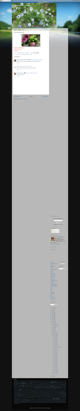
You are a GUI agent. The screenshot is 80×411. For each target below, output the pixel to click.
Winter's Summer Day (57, 347)
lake (33, 395)
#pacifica (44, 384)
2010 (53, 376)
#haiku (52, 267)
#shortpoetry (53, 279)
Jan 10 (55, 361)
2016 (53, 315)
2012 (53, 321)
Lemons (41, 395)
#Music (23, 384)
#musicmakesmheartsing (28, 384)
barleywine (26, 389)
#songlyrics (57, 385)
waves (42, 402)
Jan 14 (55, 358)
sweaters (36, 401)
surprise (31, 401)
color (65, 390)
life (42, 395)
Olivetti (65, 396)
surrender (33, 401)
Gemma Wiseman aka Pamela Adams (24, 59)
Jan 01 (55, 373)
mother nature (35, 396)
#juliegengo (23, 383)
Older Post (45, 96)
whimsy (50, 402)
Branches (50, 389)
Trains (20, 402)
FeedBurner (61, 224)
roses (20, 54)
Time (14, 402)
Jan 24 (55, 345)
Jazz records (16, 395)
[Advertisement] (58, 48)
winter (31, 54)
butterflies (20, 390)
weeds (48, 402)
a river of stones (54, 286)
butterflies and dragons (25, 390)
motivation (39, 396)
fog (51, 290)
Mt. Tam (42, 396)
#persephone (56, 384)
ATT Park (23, 389)
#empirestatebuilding (21, 382)
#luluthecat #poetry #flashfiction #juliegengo (39, 383)
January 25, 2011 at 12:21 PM (25, 66)
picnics (32, 397)
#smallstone (52, 385)
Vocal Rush (34, 402)
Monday (18, 396)
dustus (18, 66)
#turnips (15, 388)
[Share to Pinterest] (38, 52)
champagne (41, 390)
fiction (52, 289)
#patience (52, 384)
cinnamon (59, 390)
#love (52, 270)
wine (60, 402)
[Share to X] (36, 52)
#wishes (32, 388)
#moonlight (16, 384)
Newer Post (17, 96)
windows (57, 402)
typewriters (27, 402)
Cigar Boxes (55, 390)
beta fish (38, 389)
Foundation (53, 282)
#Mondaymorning (60, 383)
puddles (59, 397)
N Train (53, 396)
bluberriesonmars (60, 236)
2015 (53, 316)
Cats (37, 390)
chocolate (50, 390)
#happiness (60, 382)
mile (14, 396)
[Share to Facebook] (37, 52)
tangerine (39, 401)
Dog (34, 391)
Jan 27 (55, 342)
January (54, 335)
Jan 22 (55, 350)
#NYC (37, 384)
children (48, 390)
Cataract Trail (34, 390)
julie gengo (53, 292)
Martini (49, 395)
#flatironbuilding (39, 382)
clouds (61, 390)
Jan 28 (55, 341)
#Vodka (17, 388)
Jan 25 (55, 344)
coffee (63, 390)
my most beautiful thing (48, 396)
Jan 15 (55, 356)
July (53, 327)
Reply (18, 62)
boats (46, 389)
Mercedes (59, 395)
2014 (53, 318)
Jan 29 (55, 339)
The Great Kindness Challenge (56, 401)
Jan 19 (55, 353)
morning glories (29, 396)
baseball (29, 389)
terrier (51, 401)
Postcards (51, 397)
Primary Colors (55, 397)
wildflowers (53, 402)
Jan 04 (55, 369)
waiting (37, 402)
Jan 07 (55, 364)
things (62, 401)
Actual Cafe (63, 388)
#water (20, 388)
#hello (63, 382)
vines (31, 402)
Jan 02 (55, 372)
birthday (41, 389)
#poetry (52, 277)
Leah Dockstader (36, 395)
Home (31, 96)
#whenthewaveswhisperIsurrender (26, 388)
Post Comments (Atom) (23, 98)
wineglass (62, 402)
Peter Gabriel (26, 397)
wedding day (45, 402)
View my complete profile (55, 244)
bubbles (62, 389)
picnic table (29, 397)
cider (53, 390)
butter (15, 390)
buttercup (17, 390)
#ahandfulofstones (54, 263)
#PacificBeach (48, 384)
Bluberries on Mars (21, 5)
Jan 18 (55, 355)
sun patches (19, 401)
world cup (15, 403)
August (54, 325)
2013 (53, 319)
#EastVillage (16, 382)
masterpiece (52, 395)
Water (40, 402)
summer (27, 54)
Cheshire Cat (45, 390)
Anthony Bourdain (16, 389)
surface (28, 401)
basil (31, 389)
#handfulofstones (54, 269)
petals (23, 397)
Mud (44, 396)
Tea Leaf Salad (45, 401)
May (54, 330)
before (33, 389)
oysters (15, 397)
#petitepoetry (53, 276)
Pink (39, 397)
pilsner (38, 397)
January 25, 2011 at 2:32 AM (37, 59)
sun (17, 401)
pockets (46, 397)
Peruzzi (21, 397)
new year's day (56, 396)
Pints (41, 397)
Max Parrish (56, 395)
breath (53, 389)
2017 (53, 313)
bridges (55, 389)
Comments (54, 231)
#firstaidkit (30, 382)
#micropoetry (53, 273)
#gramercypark (45, 382)
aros (18, 54)
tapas (42, 401)
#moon (65, 383)
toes (16, 402)
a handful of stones (38, 388)
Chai (38, 390)
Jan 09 (55, 362)
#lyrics (48, 383)
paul (16, 397)
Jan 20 (55, 352)
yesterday (18, 403)
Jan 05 (55, 367)
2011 (53, 322)
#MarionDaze (51, 383)
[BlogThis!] (35, 52)
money (20, 396)
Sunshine (25, 401)
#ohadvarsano (40, 384)
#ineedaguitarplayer (17, 383)
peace (19, 397)
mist (16, 396)
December (55, 324)
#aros (52, 265)
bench (35, 389)
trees (22, 402)
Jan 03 (55, 370)
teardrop (48, 401)
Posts (53, 229)
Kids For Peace (29, 395)
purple (65, 397)
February (54, 333)
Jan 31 (55, 336)
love (51, 295)
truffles (24, 402)
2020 (53, 310)
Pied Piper (35, 397)
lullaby (47, 395)
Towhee (18, 402)
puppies (61, 397)
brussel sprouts (59, 389)
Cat (31, 390)
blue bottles (43, 389)
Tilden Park (64, 401)
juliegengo (52, 293)
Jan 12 (55, 359)
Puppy (63, 397)
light (44, 395)
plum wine (43, 397)
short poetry (24, 54)
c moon (29, 390)
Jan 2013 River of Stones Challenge (54, 285)
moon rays (25, 396)
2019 (53, 312)
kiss (32, 395)
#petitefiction (53, 274)
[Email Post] (32, 52)
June (54, 328)
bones (48, 389)
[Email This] (33, 52)
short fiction (53, 297)
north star (60, 396)
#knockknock (28, 383)
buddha (65, 389)
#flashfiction (53, 266)
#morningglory (20, 384)
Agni (65, 388)
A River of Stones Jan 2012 (54, 281)
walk (38, 402)
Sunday (22, 401)
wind (55, 402)
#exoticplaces (27, 382)
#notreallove (34, 384)
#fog (42, 382)
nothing (63, 396)
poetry (52, 296)
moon (22, 396)
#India (65, 382)
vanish (30, 402)
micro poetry (63, 395)
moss (32, 396)
